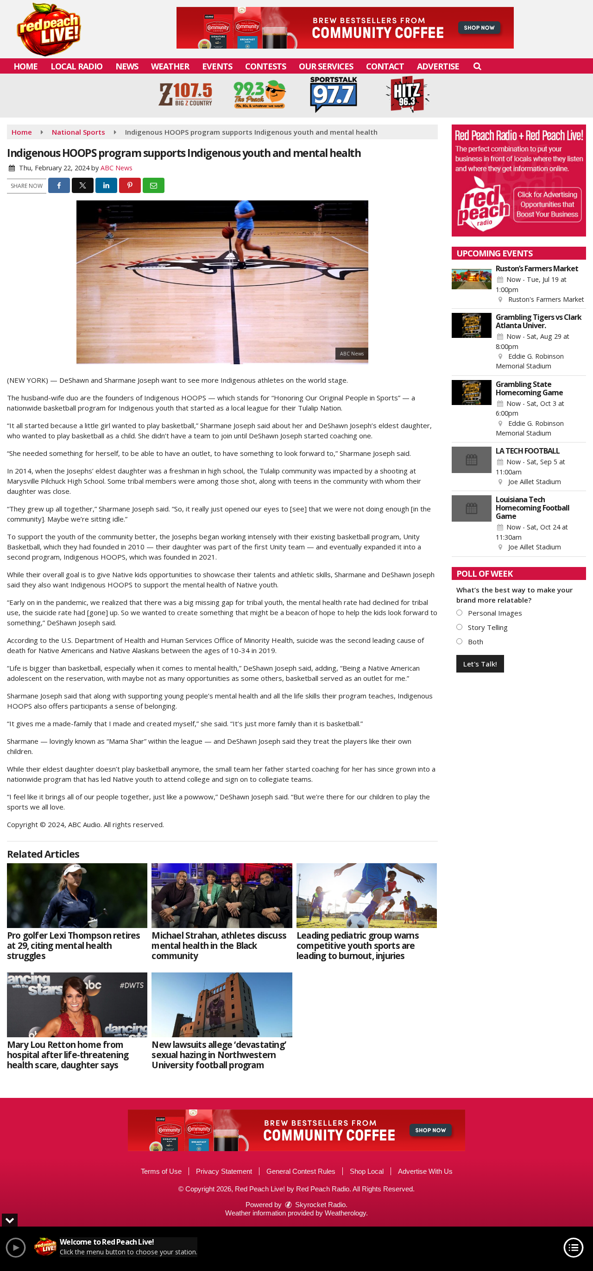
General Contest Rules (300, 1171)
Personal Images (494, 612)
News (126, 66)
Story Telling (487, 627)
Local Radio (76, 66)
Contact (385, 66)
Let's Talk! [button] (480, 663)
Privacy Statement (224, 1171)
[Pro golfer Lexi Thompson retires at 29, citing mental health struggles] (77, 895)
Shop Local (367, 1171)
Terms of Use (161, 1171)
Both (474, 641)
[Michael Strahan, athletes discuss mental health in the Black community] (221, 895)
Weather (170, 66)
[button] (477, 65)
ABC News (116, 167)
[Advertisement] (345, 28)
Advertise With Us (425, 1171)
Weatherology (345, 1213)
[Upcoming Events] (472, 284)
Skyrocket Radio (319, 1205)
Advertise (438, 66)
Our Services (326, 66)
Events (217, 66)
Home (25, 66)
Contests (265, 66)
